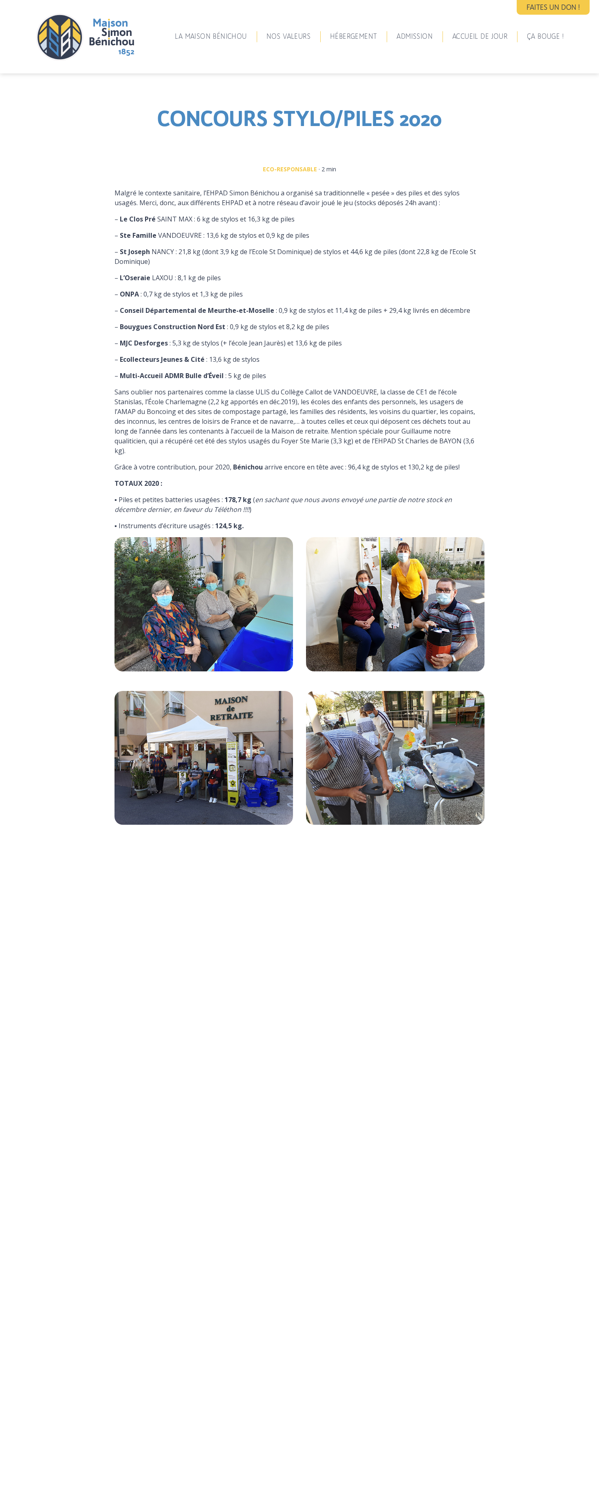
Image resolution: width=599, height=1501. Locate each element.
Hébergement (353, 36)
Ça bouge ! (545, 36)
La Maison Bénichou (211, 36)
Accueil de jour (479, 36)
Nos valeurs (288, 36)
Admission (414, 36)
